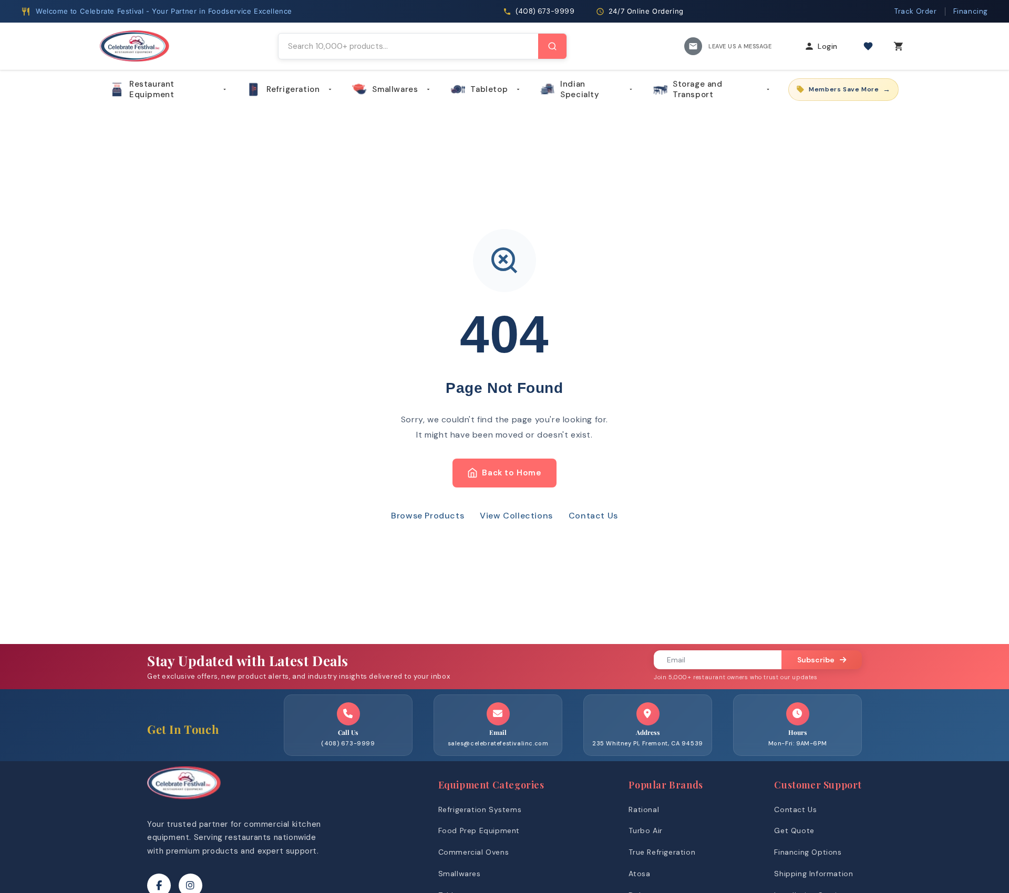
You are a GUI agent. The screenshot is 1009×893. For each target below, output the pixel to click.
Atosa (639, 873)
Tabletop (489, 89)
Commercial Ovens (473, 852)
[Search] (552, 46)
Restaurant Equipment (151, 89)
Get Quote (794, 830)
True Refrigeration (662, 852)
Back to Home (511, 473)
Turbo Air (645, 830)
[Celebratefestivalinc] (184, 801)
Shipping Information (813, 873)
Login (828, 46)
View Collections (516, 515)
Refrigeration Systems (480, 809)
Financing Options (807, 852)
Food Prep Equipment (479, 830)
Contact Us (593, 515)
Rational (644, 809)
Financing (970, 11)
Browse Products (427, 515)
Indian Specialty (579, 89)
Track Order (915, 11)
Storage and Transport (698, 89)
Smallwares (395, 89)
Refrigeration (293, 89)
